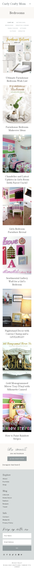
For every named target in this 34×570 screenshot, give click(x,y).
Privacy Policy (8, 523)
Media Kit (6, 520)
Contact (6, 517)
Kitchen (23, 28)
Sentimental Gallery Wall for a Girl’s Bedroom (17, 281)
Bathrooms (21, 22)
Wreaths (21, 31)
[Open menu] (30, 3)
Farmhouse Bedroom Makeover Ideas (17, 128)
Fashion (5, 501)
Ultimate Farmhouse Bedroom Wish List (17, 79)
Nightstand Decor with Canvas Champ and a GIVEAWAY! (17, 334)
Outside (13, 31)
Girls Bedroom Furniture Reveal (17, 230)
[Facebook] (7, 554)
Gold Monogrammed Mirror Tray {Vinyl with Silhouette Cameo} (17, 386)
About (5, 479)
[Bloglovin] (21, 554)
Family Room (13, 28)
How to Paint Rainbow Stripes (17, 437)
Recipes (6, 504)
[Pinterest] (9, 554)
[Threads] (15, 554)
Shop (5, 485)
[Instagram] (4, 554)
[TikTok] (12, 554)
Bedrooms (9, 25)
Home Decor (7, 498)
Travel (5, 507)
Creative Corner (22, 25)
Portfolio (6, 482)
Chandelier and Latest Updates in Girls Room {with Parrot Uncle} (17, 179)
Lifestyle (6, 495)
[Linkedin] (18, 554)
